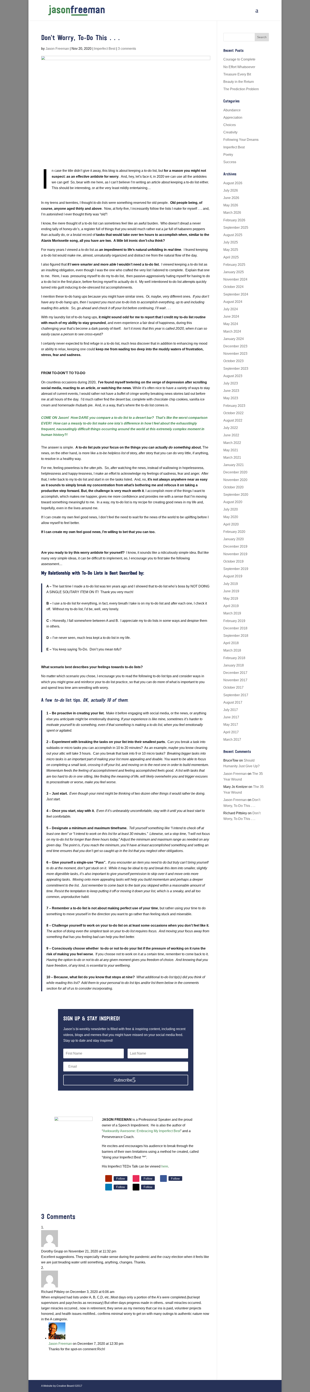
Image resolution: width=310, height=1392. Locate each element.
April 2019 (231, 606)
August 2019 (232, 576)
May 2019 (230, 598)
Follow (120, 1178)
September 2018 (235, 635)
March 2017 (232, 739)
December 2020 (235, 472)
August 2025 (232, 235)
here (164, 1166)
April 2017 (231, 732)
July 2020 (230, 509)
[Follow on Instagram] (136, 1178)
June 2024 (231, 316)
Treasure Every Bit (237, 74)
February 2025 (234, 264)
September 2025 (235, 227)
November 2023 (235, 353)
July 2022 (230, 428)
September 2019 (235, 569)
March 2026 (232, 212)
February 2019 (234, 621)
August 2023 (232, 376)
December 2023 (235, 346)
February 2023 (234, 405)
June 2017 (231, 717)
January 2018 (233, 665)
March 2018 (232, 650)
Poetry (228, 154)
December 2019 (235, 546)
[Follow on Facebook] (163, 1178)
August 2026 (232, 183)
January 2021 (233, 465)
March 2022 (232, 443)
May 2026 (230, 205)
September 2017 (235, 695)
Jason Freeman (57, 48)
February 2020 (234, 531)
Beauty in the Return (238, 81)
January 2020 (233, 539)
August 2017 (232, 702)
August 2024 (232, 302)
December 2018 (235, 628)
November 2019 (235, 554)
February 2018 (234, 658)
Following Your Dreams (241, 139)
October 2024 (233, 287)
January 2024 (233, 339)
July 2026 (230, 190)
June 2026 (231, 198)
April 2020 (231, 524)
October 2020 (233, 487)
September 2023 (235, 368)
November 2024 (235, 279)
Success (229, 162)
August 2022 (232, 420)
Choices (229, 125)
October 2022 (233, 413)
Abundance (232, 110)
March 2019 (232, 613)
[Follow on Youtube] (108, 1178)
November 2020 (235, 480)
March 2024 (232, 331)
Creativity (230, 132)
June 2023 (231, 390)
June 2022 (231, 435)
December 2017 (235, 673)
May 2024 (230, 324)
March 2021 (232, 457)
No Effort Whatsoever (239, 67)
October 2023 (233, 361)
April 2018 (231, 643)
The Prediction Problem (241, 89)
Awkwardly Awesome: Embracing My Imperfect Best (141, 1131)
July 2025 (230, 242)
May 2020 (230, 517)
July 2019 (230, 584)
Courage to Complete (239, 59)
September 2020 (235, 494)
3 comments (127, 48)
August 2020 (232, 502)
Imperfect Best (104, 48)
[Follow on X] (136, 1187)
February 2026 (234, 220)
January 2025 (233, 272)
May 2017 (230, 724)
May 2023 (230, 398)
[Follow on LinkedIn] (108, 1187)
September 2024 (235, 294)
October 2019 (233, 561)
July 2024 (230, 309)
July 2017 (230, 710)
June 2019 (231, 591)
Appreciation (232, 117)
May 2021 (230, 450)
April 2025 (231, 257)
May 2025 (230, 249)
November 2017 (235, 680)
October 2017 (233, 687)
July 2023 (230, 383)
